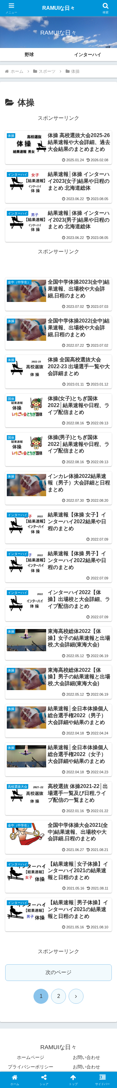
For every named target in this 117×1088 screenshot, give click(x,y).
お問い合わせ (86, 1057)
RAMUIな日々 (58, 8)
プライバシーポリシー (30, 1066)
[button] (104, 887)
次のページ (59, 972)
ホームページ (30, 1057)
